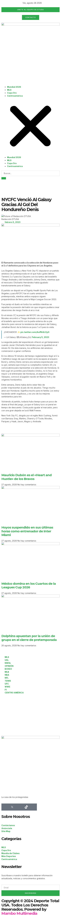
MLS (9, 90)
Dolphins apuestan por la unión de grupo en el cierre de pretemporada (29, 638)
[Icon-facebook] (5, 807)
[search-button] (3, 178)
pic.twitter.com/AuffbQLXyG (34, 332)
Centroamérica (15, 96)
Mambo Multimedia (19, 913)
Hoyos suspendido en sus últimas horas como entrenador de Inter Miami (27, 531)
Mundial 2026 (14, 87)
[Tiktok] (26, 807)
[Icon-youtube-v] (33, 807)
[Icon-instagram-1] (19, 807)
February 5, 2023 (40, 337)
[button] (30, 126)
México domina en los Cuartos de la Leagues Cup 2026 (28, 585)
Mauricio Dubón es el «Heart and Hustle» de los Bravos (26, 477)
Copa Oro (12, 93)
